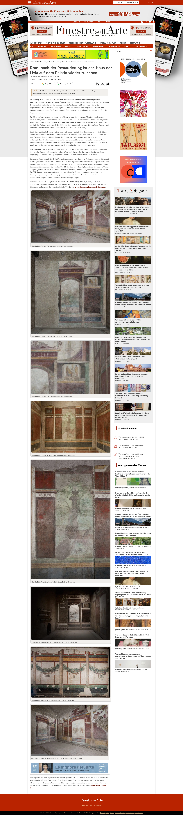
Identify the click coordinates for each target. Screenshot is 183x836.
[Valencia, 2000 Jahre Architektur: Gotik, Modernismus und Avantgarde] (133, 351)
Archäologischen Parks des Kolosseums (90, 187)
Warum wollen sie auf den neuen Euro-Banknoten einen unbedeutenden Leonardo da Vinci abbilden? (132, 474)
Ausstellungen (56, 46)
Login (119, 2)
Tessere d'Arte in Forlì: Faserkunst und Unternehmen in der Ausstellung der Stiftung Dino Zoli (131, 396)
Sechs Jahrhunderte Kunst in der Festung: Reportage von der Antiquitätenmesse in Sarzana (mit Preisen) (133, 595)
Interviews (68, 46)
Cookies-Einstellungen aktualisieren (124, 813)
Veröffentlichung (114, 46)
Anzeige (107, 22)
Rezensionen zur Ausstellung (82, 43)
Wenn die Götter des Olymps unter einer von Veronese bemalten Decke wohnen (132, 286)
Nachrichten (36, 43)
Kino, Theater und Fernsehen (141, 46)
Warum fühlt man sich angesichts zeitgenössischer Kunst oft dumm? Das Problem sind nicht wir (133, 656)
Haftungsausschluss (54, 79)
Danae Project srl (104, 813)
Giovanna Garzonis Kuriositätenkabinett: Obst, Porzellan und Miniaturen (132, 636)
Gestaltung (135, 43)
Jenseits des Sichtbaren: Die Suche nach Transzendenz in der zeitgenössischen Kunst (131, 553)
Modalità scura (138, 813)
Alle (31, 46)
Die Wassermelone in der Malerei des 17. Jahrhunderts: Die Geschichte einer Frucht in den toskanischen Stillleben (132, 268)
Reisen (123, 43)
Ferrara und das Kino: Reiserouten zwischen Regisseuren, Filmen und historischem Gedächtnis (131, 376)
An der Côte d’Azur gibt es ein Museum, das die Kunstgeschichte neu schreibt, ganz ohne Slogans (133, 248)
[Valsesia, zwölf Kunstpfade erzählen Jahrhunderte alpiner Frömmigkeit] (133, 314)
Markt (126, 46)
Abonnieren (132, 2)
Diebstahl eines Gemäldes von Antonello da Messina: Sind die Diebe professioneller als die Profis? (132, 495)
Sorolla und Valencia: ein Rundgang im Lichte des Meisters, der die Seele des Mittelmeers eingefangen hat (132, 415)
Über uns (76, 22)
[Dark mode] (107, 85)
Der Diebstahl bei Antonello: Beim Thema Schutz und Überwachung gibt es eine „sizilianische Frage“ (133, 616)
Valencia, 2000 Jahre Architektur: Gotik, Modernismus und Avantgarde (130, 358)
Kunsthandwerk (98, 46)
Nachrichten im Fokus (82, 46)
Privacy (112, 813)
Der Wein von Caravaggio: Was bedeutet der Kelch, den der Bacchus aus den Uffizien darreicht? (131, 229)
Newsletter (88, 22)
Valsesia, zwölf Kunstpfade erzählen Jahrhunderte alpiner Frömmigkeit (128, 321)
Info (98, 22)
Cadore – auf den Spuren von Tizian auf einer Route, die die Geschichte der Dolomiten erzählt (133, 303)
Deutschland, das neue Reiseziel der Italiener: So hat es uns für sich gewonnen (133, 534)
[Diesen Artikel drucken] (97, 84)
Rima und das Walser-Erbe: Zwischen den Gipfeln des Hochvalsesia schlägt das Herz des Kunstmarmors (132, 339)
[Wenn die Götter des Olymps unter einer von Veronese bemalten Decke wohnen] (133, 279)
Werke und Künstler (55, 43)
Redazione (36, 76)
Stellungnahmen (108, 43)
